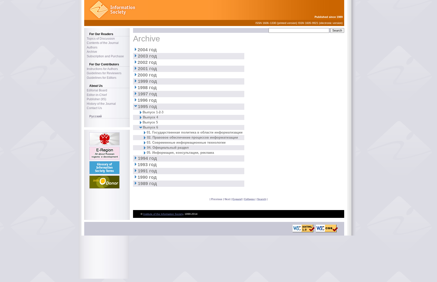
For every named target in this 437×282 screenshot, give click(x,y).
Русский (95, 116)
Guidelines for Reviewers (104, 73)
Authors (92, 47)
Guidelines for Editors (101, 77)
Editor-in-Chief (97, 94)
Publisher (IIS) (96, 99)
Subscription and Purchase (105, 56)
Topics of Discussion (101, 38)
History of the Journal (101, 103)
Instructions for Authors (102, 68)
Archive (92, 51)
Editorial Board (97, 90)
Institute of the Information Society (163, 214)
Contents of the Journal (103, 42)
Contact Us (94, 108)
